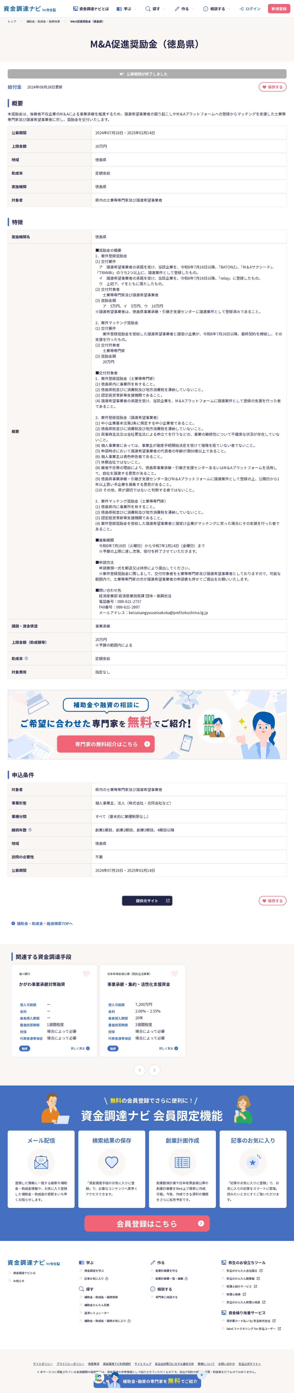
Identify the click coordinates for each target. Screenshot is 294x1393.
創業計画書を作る (166, 1270)
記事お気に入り (94, 1278)
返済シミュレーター (96, 1313)
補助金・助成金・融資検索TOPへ (45, 923)
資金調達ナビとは (94, 8)
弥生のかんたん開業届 (240, 1278)
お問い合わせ (226, 1364)
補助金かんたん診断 (96, 1305)
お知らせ (18, 1281)
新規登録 (279, 8)
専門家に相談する (166, 1297)
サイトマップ (143, 1364)
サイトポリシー (43, 1364)
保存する (275, 87)
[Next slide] (154, 1070)
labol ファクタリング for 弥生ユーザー (251, 1329)
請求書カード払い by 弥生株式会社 (248, 1321)
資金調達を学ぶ (94, 1270)
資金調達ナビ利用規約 (117, 1364)
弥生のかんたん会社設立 (242, 1270)
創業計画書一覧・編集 (169, 1278)
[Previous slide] (139, 1070)
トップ (12, 21)
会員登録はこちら (146, 1223)
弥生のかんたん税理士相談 (243, 1302)
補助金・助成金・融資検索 (43, 21)
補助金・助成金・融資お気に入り (105, 1321)
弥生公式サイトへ (250, 1364)
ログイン (253, 8)
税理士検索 (234, 1294)
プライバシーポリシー (70, 1364)
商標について (206, 1364)
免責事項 (93, 1364)
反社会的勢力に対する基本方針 (174, 1364)
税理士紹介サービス (239, 1286)
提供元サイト (147, 900)
